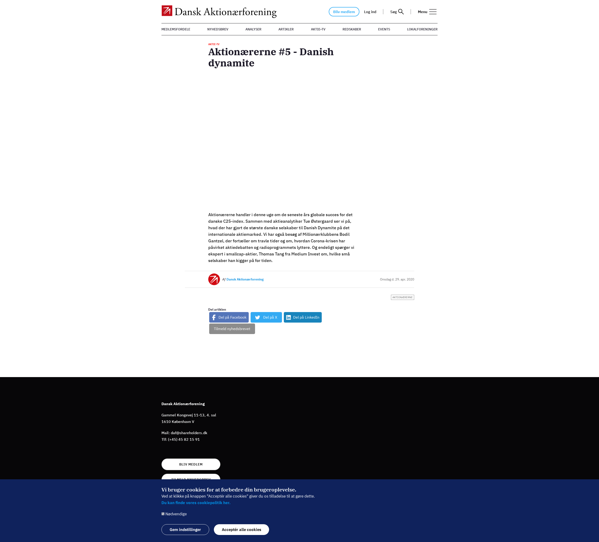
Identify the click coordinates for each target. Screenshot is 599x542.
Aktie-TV (318, 29)
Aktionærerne (402, 297)
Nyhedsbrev (217, 29)
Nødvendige (176, 514)
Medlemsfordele (175, 29)
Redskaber (352, 29)
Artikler (286, 29)
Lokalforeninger (422, 29)
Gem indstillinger (185, 529)
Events (384, 29)
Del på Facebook (232, 317)
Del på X (270, 317)
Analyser (253, 29)
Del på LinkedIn (306, 317)
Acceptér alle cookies (241, 529)
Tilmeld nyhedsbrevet (232, 328)
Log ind (370, 11)
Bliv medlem (344, 11)
